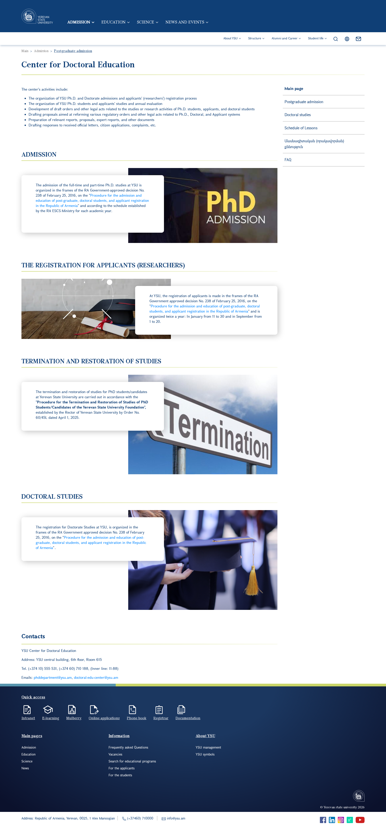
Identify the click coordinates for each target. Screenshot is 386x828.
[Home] (37, 16)
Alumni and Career (285, 38)
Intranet (28, 717)
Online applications (104, 717)
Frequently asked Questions (128, 747)
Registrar (160, 717)
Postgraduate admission (304, 101)
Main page (294, 88)
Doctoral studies (298, 114)
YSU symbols (205, 754)
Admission (78, 22)
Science (145, 22)
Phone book (136, 717)
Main (24, 51)
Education (113, 22)
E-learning (50, 717)
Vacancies (115, 754)
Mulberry (74, 717)
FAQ (288, 159)
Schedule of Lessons (301, 127)
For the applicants (121, 768)
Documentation (188, 717)
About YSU (230, 38)
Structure (254, 38)
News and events (185, 22)
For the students (120, 775)
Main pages (31, 735)
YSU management (208, 747)
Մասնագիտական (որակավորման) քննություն (314, 143)
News (25, 768)
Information (119, 735)
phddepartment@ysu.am (53, 677)
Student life (315, 38)
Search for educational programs (132, 761)
